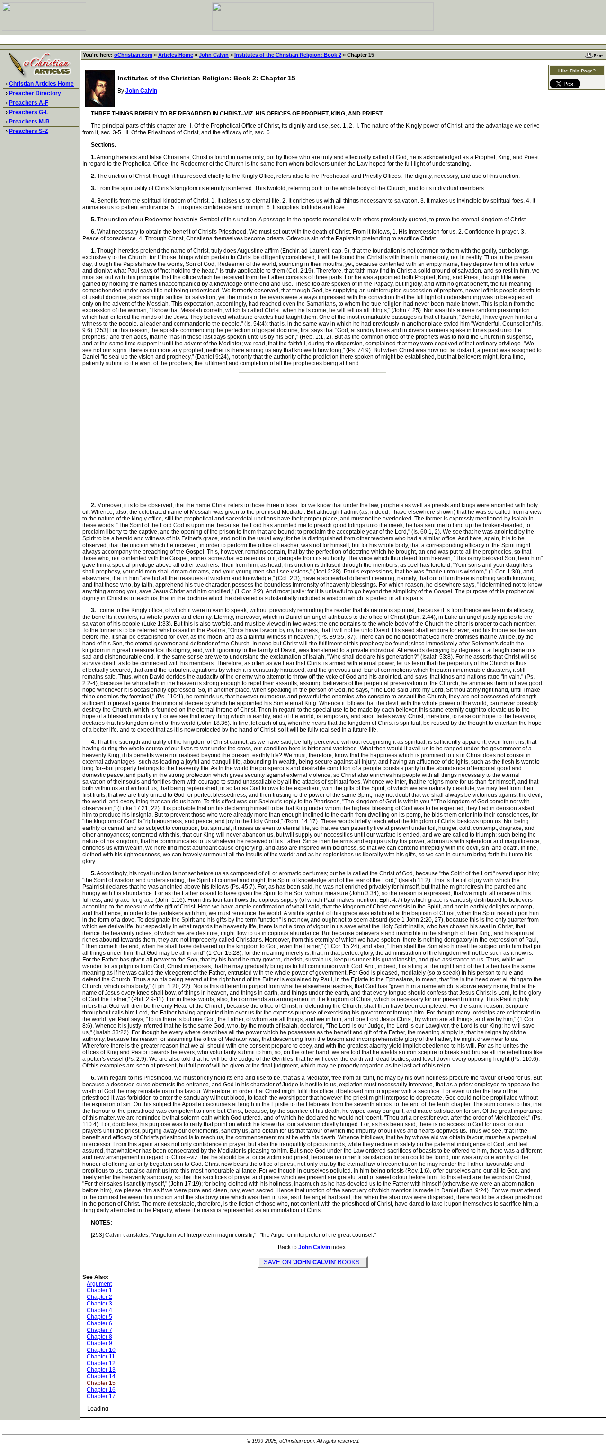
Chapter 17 (101, 1396)
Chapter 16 (101, 1389)
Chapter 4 (99, 1310)
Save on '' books (312, 1262)
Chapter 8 (99, 1336)
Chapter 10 (101, 1350)
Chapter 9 (99, 1343)
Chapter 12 (101, 1363)
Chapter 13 (101, 1370)
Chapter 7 (99, 1330)
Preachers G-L (28, 112)
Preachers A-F (28, 102)
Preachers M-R (29, 121)
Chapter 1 (99, 1290)
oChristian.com (133, 55)
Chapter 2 (99, 1297)
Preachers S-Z (28, 131)
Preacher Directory (35, 93)
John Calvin (214, 55)
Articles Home (175, 55)
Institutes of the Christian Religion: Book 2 (287, 55)
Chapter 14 (101, 1376)
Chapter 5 (99, 1317)
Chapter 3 (99, 1303)
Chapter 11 (101, 1356)
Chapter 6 (99, 1323)
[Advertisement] (303, 40)
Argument (99, 1283)
